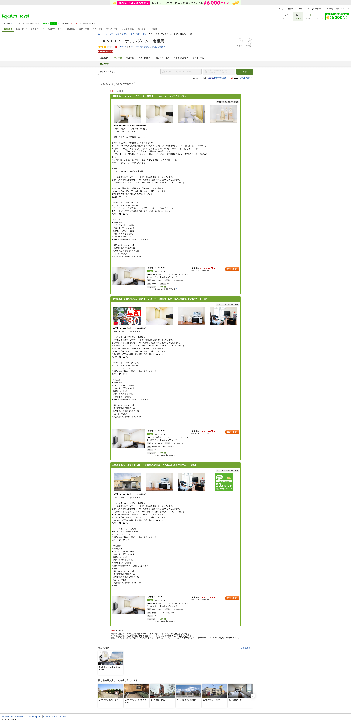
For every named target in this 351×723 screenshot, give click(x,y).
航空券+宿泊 (221, 78)
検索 (245, 72)
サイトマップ (304, 9)
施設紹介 (104, 58)
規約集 (55, 716)
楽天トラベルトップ (105, 34)
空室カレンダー (232, 269)
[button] (121, 652)
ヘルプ (281, 9)
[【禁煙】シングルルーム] (128, 276)
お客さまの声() (181, 58)
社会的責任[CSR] (34, 716)
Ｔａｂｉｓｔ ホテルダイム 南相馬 (131, 41)
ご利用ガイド (291, 9)
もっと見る (245, 648)
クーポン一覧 (198, 58)
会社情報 (5, 716)
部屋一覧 (130, 58)
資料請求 (63, 716)
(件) (121, 47)
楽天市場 (330, 9)
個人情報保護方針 (18, 716)
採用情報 (46, 716)
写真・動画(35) (144, 58)
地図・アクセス (162, 58)
